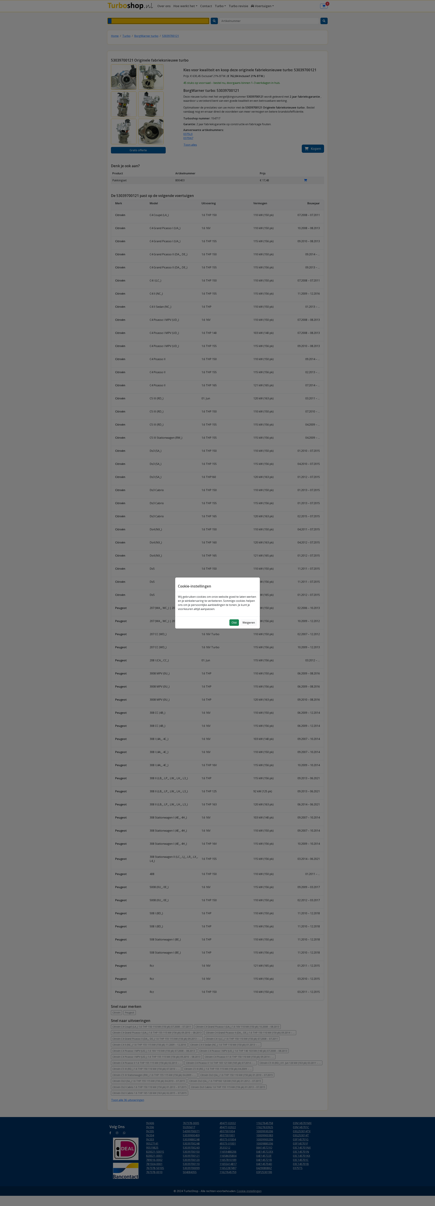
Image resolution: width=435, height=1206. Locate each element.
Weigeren (248, 622)
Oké (234, 622)
